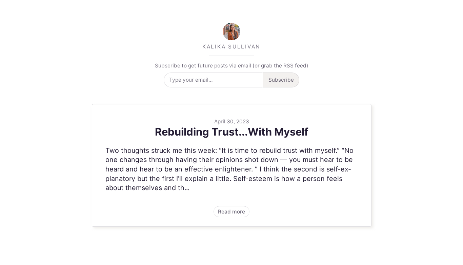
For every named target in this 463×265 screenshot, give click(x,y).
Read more (231, 165)
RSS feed (294, 65)
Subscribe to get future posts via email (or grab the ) (231, 65)
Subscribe (281, 80)
